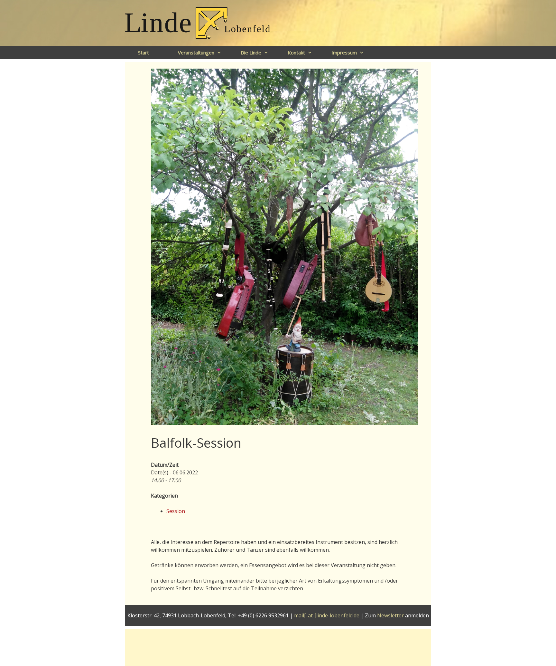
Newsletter (390, 615)
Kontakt (296, 52)
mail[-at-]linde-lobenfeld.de (326, 615)
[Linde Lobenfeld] (197, 22)
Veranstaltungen (196, 52)
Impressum (344, 52)
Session (175, 511)
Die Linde (251, 52)
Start (143, 52)
